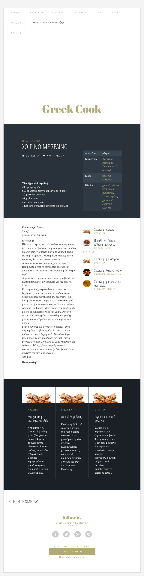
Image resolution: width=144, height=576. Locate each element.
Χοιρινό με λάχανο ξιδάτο (108, 270)
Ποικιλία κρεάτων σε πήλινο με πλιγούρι (105, 242)
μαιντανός (107, 192)
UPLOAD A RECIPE (72, 551)
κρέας (114, 196)
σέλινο (115, 185)
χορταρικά (107, 200)
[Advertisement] (72, 65)
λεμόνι (106, 196)
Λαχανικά (107, 162)
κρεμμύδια (108, 189)
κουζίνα (106, 207)
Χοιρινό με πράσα (104, 229)
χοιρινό (106, 185)
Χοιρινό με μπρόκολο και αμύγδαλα (107, 283)
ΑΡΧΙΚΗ (15, 12)
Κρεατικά (107, 159)
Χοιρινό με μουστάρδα (106, 259)
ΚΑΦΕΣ (116, 12)
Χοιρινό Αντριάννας (71, 416)
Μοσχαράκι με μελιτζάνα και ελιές (38, 418)
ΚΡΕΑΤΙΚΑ (36, 140)
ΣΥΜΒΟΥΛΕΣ (81, 12)
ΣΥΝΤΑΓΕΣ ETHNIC (104, 289)
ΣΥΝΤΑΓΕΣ (34, 12)
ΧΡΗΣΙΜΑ (16, 22)
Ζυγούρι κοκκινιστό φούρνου (104, 418)
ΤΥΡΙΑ (100, 12)
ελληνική (107, 204)
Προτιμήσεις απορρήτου (72, 557)
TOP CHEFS (58, 12)
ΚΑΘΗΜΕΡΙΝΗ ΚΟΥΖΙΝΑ (107, 274)
